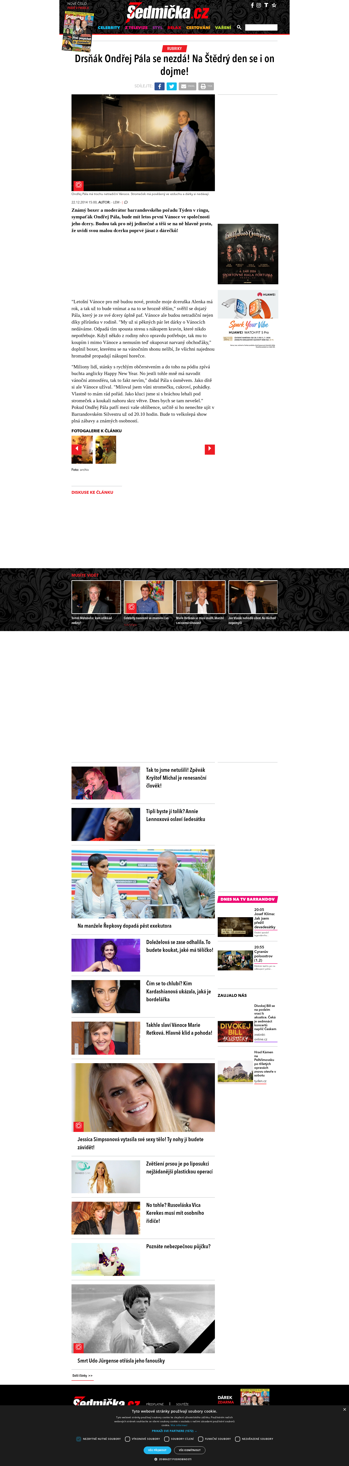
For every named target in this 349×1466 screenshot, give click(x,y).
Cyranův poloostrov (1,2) (263, 954)
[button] (174, 1431)
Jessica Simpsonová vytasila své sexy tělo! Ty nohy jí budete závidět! (141, 1143)
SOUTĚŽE (182, 1404)
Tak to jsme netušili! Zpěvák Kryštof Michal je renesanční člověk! (176, 778)
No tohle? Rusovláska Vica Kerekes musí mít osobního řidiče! (175, 1213)
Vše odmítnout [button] (190, 1450)
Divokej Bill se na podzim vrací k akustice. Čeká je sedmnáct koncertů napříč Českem (265, 1017)
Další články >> (83, 1375)
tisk (209, 86)
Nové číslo (78, 6)
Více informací (179, 1425)
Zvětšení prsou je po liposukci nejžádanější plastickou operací (179, 1168)
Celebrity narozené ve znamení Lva (146, 618)
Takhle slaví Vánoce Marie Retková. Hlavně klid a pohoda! (179, 1029)
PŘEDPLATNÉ (155, 1404)
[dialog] (174, 1435)
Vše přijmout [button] (157, 1450)
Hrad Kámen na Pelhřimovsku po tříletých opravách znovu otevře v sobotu (265, 1064)
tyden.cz (260, 1081)
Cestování (198, 28)
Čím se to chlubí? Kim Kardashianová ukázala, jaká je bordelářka (178, 991)
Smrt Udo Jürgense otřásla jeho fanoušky (121, 1361)
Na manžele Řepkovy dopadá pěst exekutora (124, 926)
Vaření (223, 28)
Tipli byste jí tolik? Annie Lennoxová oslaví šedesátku (175, 815)
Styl (157, 28)
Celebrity (109, 28)
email (191, 86)
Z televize (136, 28)
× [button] (344, 1409)
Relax (174, 28)
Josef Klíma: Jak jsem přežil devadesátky (264, 918)
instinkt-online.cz (260, 1037)
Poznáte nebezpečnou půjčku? (178, 1247)
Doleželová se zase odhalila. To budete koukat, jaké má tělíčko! (179, 946)
